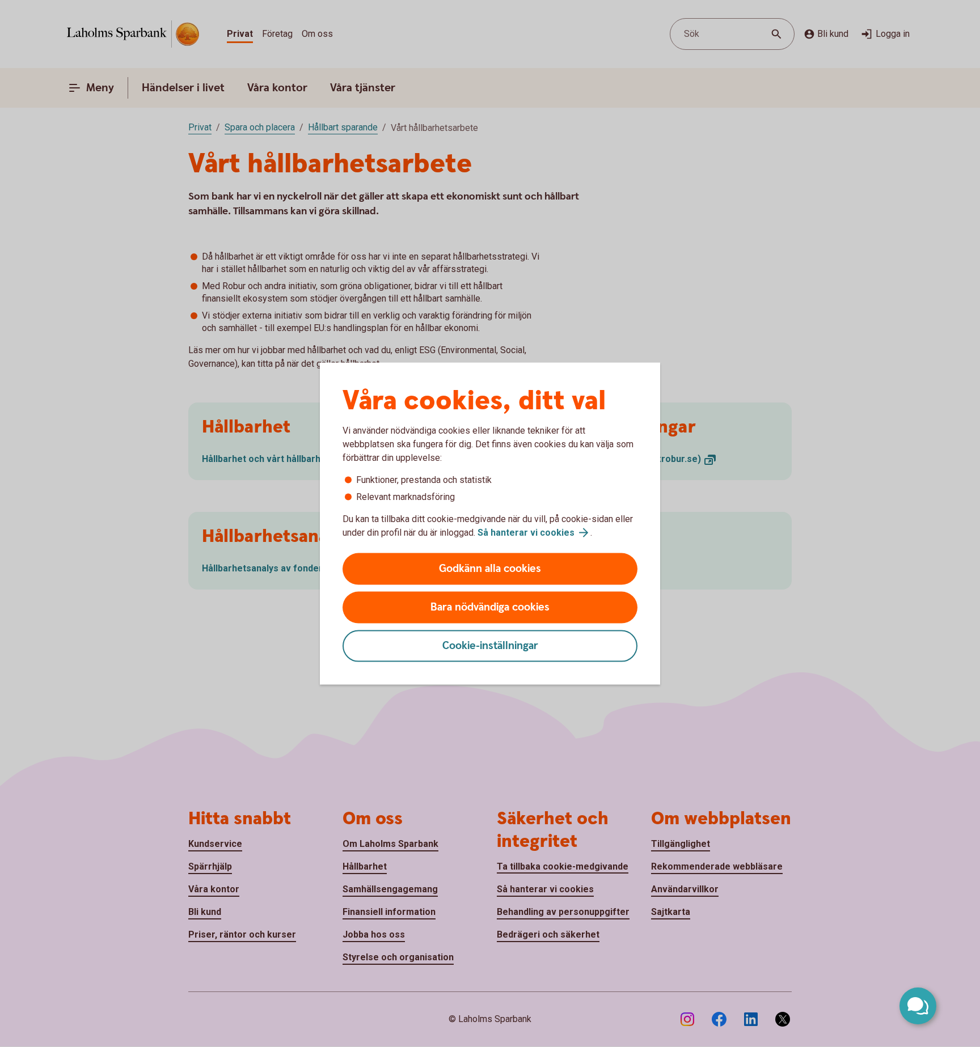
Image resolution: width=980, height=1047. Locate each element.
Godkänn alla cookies (490, 569)
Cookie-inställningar (490, 646)
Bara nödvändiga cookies (490, 607)
